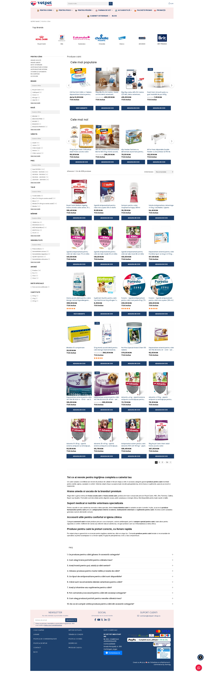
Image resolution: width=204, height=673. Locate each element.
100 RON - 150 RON (39, 174)
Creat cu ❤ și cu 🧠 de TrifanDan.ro (146, 662)
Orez (34, 278)
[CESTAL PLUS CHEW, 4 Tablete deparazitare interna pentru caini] (81, 79)
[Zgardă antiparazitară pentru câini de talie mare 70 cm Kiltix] (79, 238)
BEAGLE (35, 116)
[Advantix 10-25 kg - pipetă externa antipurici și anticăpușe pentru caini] (79, 430)
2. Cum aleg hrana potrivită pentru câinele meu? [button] (90, 560)
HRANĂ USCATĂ (36, 60)
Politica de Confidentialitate (53, 625)
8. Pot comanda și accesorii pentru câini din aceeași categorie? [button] (96, 593)
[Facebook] (95, 620)
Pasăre (35, 270)
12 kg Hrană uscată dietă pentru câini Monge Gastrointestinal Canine (105, 349)
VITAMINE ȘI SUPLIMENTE (38, 72)
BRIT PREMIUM (162, 44)
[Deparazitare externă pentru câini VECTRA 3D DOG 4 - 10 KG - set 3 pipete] (79, 383)
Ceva (34, 95)
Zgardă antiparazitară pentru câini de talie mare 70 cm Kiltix (78, 253)
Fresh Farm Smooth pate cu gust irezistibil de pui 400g (157, 93)
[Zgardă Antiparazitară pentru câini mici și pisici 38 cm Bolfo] (106, 191)
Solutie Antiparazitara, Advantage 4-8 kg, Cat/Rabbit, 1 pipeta (161, 206)
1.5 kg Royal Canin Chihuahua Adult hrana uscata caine (80, 150)
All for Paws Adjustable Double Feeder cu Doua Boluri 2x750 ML (158, 150)
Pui (34, 273)
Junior (35, 145)
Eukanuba (81, 44)
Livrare (36, 634)
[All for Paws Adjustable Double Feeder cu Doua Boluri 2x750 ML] (159, 136)
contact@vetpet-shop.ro (150, 616)
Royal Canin (42, 44)
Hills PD (35, 100)
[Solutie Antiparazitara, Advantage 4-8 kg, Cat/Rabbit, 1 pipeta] (161, 191)
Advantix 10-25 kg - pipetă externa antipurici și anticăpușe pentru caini (78, 445)
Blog (35, 652)
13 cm (34, 233)
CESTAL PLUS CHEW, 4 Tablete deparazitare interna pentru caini (80, 93)
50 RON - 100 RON (38, 172)
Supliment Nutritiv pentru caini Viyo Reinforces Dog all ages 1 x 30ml (105, 299)
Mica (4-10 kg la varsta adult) (42, 198)
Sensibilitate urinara (39, 251)
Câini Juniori (37, 153)
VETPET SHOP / (36, 21)
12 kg (34, 296)
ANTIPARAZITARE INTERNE (39, 69)
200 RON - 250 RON (39, 180)
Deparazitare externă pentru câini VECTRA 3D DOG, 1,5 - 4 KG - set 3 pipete (161, 349)
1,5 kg (34, 301)
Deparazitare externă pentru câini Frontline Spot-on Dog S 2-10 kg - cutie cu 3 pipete (161, 253)
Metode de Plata (75, 630)
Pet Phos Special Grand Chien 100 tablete (133, 349)
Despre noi (73, 643)
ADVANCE (142, 44)
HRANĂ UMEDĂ (35, 63)
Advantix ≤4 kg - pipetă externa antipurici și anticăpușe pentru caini (133, 398)
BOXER (35, 121)
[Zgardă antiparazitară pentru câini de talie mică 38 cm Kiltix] (134, 238)
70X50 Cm (36, 222)
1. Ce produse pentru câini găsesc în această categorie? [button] (93, 554)
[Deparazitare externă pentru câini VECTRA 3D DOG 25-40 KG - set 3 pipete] (106, 383)
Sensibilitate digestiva (40, 254)
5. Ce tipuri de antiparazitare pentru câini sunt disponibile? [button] (94, 576)
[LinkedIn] (105, 620)
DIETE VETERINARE (36, 65)
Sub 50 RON (36, 169)
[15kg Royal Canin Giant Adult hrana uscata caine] (161, 430)
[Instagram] (109, 620)
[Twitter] (102, 620)
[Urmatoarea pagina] (170, 462)
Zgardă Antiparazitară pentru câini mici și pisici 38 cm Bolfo (105, 206)
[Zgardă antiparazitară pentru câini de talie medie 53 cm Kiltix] (106, 238)
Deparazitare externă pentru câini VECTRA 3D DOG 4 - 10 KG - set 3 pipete (79, 398)
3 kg (34, 298)
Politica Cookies (75, 639)
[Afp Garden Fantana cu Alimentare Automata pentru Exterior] (133, 136)
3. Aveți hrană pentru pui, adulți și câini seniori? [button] (88, 565)
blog (114, 16)
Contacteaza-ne (114, 653)
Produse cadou (75, 647)
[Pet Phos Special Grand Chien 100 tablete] (134, 334)
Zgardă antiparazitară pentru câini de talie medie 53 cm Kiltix (105, 253)
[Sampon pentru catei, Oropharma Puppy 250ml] (134, 191)
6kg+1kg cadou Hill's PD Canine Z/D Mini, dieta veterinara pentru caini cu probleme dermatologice (132, 93)
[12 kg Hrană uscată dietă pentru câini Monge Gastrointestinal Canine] (106, 334)
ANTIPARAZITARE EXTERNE (39, 67)
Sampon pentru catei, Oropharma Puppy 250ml (130, 206)
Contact (37, 647)
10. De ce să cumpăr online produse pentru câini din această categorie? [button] (100, 604)
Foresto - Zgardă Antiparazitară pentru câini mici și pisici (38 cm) (161, 299)
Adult (34, 143)
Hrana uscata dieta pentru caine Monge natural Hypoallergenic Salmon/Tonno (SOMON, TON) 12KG (79, 299)
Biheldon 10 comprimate (75, 348)
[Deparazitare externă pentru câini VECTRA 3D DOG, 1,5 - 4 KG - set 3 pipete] (161, 334)
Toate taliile (36, 196)
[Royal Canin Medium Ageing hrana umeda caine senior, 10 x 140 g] (79, 191)
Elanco (122, 44)
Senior (35, 150)
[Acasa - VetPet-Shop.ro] (41, 3)
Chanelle (102, 44)
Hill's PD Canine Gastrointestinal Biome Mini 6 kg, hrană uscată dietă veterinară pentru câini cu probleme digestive (107, 150)
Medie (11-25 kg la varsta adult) (43, 204)
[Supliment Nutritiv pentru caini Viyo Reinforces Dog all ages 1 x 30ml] (106, 284)
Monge (35, 98)
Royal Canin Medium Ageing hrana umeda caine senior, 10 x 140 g (78, 206)
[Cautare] (111, 3)
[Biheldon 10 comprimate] (79, 334)
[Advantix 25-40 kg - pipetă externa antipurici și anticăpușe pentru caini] (106, 430)
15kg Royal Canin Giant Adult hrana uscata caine (159, 445)
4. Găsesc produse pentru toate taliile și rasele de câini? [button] (93, 571)
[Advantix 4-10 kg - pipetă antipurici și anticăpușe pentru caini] (161, 383)
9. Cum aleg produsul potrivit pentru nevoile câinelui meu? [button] (94, 598)
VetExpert (36, 92)
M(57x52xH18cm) (38, 228)
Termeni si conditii (76, 634)
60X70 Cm (36, 230)
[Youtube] (98, 620)
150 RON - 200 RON (39, 177)
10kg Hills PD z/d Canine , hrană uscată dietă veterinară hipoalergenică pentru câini (107, 93)
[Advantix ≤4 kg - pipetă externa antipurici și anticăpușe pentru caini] (134, 383)
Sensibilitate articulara (40, 259)
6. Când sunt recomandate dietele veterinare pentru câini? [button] (94, 582)
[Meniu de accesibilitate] (200, 657)
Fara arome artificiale (40, 287)
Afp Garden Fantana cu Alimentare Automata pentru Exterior (132, 150)
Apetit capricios (38, 257)
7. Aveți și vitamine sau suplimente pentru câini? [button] (89, 587)
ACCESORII (34, 76)
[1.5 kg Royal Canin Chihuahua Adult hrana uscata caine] (81, 136)
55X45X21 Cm (37, 225)
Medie (35, 206)
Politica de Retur (40, 643)
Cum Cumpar (38, 630)
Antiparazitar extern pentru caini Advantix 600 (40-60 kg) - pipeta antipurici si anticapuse (133, 445)
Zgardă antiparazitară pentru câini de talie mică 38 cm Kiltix (132, 253)
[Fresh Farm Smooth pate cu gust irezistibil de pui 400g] (159, 79)
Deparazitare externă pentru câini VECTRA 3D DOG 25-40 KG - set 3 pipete (106, 398)
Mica (34, 201)
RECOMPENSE (35, 74)
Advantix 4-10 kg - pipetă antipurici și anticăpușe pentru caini (160, 398)
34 (167, 462)
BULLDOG (36, 124)
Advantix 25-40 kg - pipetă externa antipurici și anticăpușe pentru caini (105, 445)
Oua (34, 276)
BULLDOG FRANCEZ (39, 127)
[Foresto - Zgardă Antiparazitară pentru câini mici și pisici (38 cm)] (161, 284)
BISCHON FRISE (37, 119)
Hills (61, 44)
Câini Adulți (36, 148)
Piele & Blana (37, 249)
